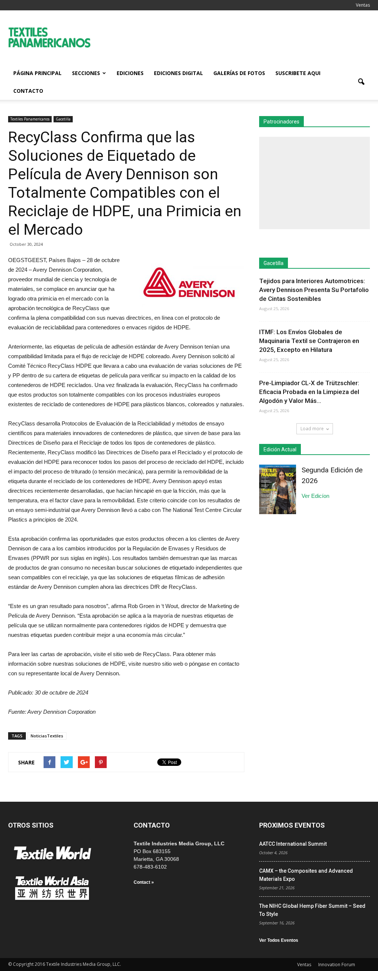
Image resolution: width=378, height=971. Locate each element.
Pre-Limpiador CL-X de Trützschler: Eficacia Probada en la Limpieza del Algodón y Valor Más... (309, 391)
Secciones (86, 73)
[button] (361, 82)
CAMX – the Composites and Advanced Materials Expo (306, 875)
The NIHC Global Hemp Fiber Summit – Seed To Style (312, 910)
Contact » (144, 882)
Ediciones (130, 73)
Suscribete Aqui (297, 73)
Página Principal (37, 73)
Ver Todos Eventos (278, 940)
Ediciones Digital (178, 73)
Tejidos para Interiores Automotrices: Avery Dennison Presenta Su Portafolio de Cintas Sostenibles (314, 289)
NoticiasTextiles (47, 736)
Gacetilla (63, 119)
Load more (312, 428)
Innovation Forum (336, 964)
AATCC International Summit (293, 844)
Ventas (363, 5)
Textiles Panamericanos (29, 119)
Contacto (28, 90)
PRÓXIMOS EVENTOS (292, 825)
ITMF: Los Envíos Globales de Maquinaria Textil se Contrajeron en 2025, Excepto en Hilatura (309, 340)
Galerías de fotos (239, 73)
